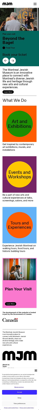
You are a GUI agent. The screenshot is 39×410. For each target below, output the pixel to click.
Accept (19, 392)
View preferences (19, 403)
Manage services (19, 387)
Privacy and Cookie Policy (11, 407)
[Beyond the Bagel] (19, 37)
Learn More (8, 92)
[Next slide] (13, 61)
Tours (4, 366)
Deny (19, 398)
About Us (5, 365)
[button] (36, 370)
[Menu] (35, 4)
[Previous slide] (5, 61)
